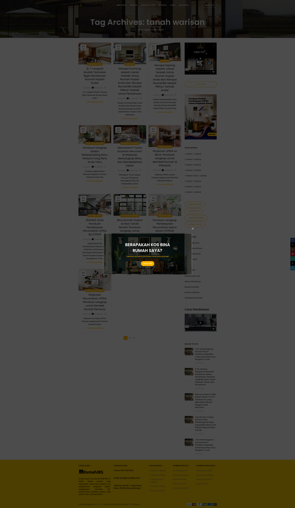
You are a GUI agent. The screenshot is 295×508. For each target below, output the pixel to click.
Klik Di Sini (147, 263)
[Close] (193, 228)
